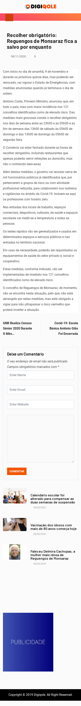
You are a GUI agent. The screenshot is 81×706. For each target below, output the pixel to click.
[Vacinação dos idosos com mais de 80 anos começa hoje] (15, 524)
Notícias (35, 491)
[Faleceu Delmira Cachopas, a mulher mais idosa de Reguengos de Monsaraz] (15, 552)
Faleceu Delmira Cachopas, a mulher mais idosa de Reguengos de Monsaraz (52, 554)
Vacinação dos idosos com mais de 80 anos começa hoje (53, 527)
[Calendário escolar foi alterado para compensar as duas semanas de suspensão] (15, 495)
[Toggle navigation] (9, 17)
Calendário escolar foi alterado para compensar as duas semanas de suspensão (52, 498)
